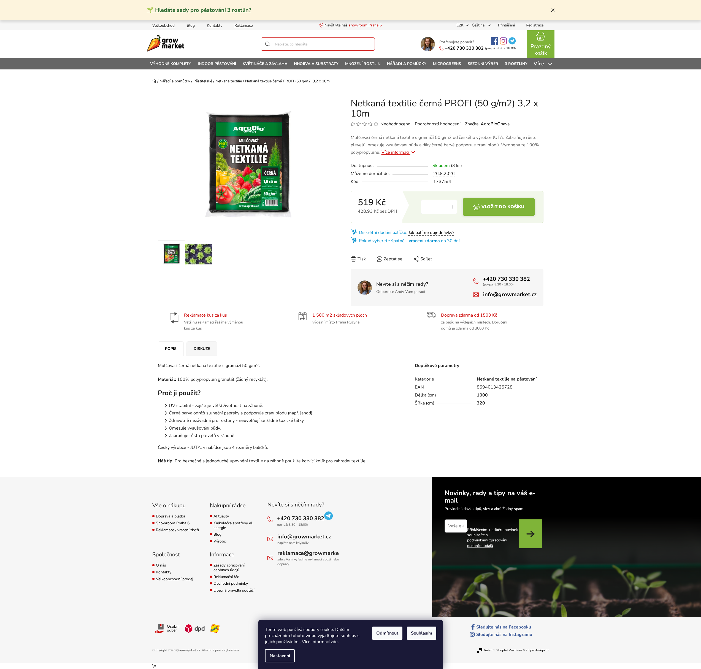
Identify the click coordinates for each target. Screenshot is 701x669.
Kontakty (214, 25)
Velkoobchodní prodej (174, 579)
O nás (161, 565)
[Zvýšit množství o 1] (453, 207)
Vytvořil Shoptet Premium (503, 650)
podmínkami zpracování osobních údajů (487, 543)
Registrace (534, 25)
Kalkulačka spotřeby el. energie (233, 525)
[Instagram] (503, 41)
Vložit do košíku (502, 207)
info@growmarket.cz (510, 294)
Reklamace (243, 25)
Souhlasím (421, 633)
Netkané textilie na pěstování (507, 379)
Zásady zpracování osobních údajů (229, 568)
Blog (191, 25)
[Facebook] (494, 41)
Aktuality (221, 516)
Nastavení (280, 656)
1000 (482, 395)
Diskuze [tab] (202, 348)
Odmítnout (387, 633)
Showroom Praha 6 (173, 523)
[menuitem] (170, 63)
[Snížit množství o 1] (425, 207)
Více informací (395, 152)
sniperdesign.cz (537, 650)
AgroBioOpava (495, 124)
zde (334, 642)
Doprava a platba (170, 516)
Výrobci (219, 541)
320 (481, 403)
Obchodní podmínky (230, 583)
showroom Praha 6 (365, 25)
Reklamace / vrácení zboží (177, 530)
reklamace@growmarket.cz (312, 553)
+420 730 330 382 (464, 48)
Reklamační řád (226, 577)
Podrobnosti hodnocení (438, 124)
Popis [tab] (171, 348)
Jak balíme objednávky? (431, 233)
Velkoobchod (163, 25)
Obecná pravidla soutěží (233, 590)
